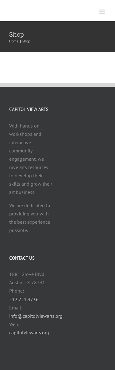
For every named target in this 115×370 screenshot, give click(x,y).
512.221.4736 (24, 299)
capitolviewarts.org (29, 332)
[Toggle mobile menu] (102, 12)
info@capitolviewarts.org (36, 316)
